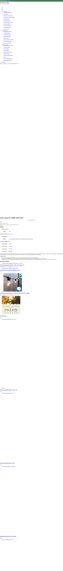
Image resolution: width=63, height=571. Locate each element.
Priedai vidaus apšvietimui (7, 41)
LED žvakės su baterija (7, 34)
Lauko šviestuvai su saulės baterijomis (9, 17)
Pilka (9, 231)
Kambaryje (10, 246)
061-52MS (10, 251)
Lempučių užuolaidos (7, 20)
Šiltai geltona (11, 248)
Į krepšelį (1, 226)
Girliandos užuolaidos (7, 47)
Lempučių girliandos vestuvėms (8, 45)
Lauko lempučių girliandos (7, 12)
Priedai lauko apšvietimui (7, 25)
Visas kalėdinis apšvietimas (8, 60)
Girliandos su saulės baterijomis (8, 15)
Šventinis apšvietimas (5, 44)
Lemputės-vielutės (6, 50)
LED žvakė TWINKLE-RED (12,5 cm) (7, 463)
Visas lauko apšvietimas (7, 27)
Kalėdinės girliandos (7, 53)
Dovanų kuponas (3, 315)
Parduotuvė (4, 63)
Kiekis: (17, 224)
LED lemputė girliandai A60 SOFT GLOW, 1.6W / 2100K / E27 (12, 265)
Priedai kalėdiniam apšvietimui (8, 58)
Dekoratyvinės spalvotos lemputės (9, 39)
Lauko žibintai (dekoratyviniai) (8, 22)
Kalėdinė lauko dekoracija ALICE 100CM (8, 536)
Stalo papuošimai (6, 48)
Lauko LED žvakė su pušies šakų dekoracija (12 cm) (10, 270)
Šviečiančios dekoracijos (7, 36)
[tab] (32, 229)
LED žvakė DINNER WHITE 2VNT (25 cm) (8, 389)
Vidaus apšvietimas (4, 30)
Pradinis (1, 63)
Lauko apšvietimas (4, 11)
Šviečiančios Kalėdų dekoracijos (8, 55)
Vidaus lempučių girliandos (8, 31)
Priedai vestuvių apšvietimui (8, 52)
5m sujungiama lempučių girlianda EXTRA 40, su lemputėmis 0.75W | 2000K (14, 293)
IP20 (9, 241)
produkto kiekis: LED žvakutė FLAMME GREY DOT (8, 224)
